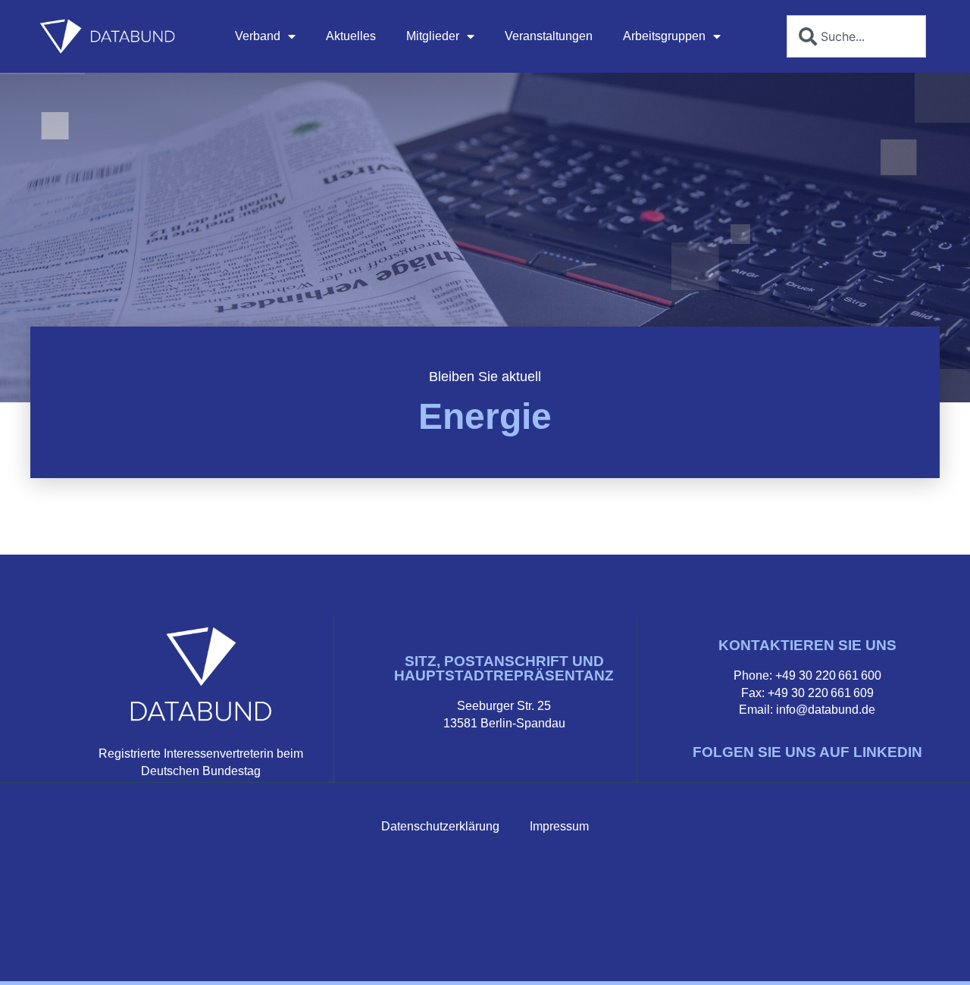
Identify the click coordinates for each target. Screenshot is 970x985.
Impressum (559, 826)
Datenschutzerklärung (440, 826)
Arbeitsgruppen (664, 36)
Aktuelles (351, 36)
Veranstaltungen (549, 36)
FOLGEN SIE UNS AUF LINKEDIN (807, 752)
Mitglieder (432, 36)
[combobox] (856, 36)
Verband (257, 36)
